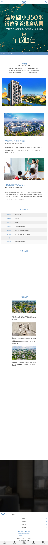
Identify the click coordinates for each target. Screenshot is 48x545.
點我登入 (18, 498)
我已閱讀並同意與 (19, 497)
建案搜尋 (8, 514)
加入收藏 (38, 404)
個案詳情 (10, 53)
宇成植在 (13, 514)
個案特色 (4, 53)
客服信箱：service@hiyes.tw (24, 533)
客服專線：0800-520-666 (24, 535)
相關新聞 (24, 53)
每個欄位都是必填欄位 (13, 471)
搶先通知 (32, 53)
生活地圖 (18, 53)
